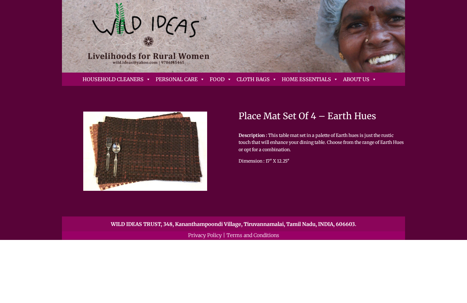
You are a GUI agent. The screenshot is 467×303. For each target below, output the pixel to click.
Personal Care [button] (177, 79)
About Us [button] (356, 79)
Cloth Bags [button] (253, 79)
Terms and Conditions (253, 235)
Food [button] (217, 79)
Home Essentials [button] (306, 79)
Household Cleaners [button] (113, 79)
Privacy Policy (205, 235)
